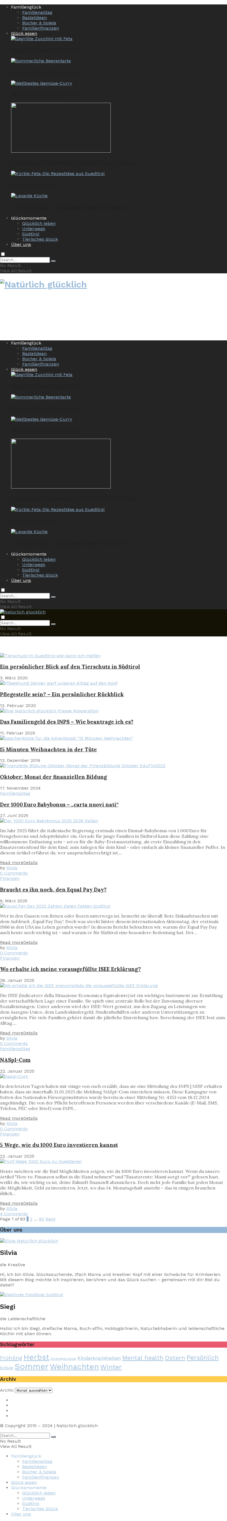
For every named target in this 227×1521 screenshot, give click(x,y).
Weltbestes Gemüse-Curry (45, 94)
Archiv (7, 1390)
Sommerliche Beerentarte (45, 72)
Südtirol (30, 234)
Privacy (18, 1405)
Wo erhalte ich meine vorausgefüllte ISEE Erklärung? (70, 969)
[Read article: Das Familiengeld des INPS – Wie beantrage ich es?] (113, 710)
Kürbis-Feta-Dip (32, 184)
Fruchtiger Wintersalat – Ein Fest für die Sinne (73, 162)
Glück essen (24, 33)
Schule (6, 1367)
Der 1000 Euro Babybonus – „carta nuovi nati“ (59, 804)
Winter (111, 1367)
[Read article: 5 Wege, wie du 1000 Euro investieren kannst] (113, 1161)
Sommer (31, 1366)
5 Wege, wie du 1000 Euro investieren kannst (59, 1145)
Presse (18, 1410)
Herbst (36, 1357)
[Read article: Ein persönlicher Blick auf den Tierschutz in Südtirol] (113, 655)
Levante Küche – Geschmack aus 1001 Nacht (68, 207)
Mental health (143, 1357)
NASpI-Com (15, 1060)
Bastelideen (34, 17)
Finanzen (10, 878)
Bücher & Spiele (39, 22)
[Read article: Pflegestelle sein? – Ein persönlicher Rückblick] (113, 683)
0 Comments (14, 873)
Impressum (23, 1400)
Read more (19, 862)
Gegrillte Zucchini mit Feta (46, 50)
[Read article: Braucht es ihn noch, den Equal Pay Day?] (113, 906)
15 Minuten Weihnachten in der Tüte (48, 749)
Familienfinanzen (40, 28)
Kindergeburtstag (63, 1359)
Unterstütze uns (28, 1416)
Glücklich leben (39, 223)
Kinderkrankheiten (99, 1358)
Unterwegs (33, 228)
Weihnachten (74, 1366)
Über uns (21, 244)
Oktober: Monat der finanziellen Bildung (53, 777)
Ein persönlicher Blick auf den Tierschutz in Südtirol (70, 666)
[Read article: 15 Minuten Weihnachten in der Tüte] (113, 738)
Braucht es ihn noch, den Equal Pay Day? (53, 889)
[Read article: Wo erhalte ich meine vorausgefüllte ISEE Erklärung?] (113, 985)
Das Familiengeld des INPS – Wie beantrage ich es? (66, 721)
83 (41, 1219)
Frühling (11, 1358)
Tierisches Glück (40, 239)
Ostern (175, 1357)
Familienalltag (37, 12)
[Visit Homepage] (43, 285)
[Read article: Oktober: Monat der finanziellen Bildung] (113, 765)
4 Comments (14, 1213)
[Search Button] (53, 261)
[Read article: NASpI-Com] (113, 1076)
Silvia (11, 867)
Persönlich (203, 1357)
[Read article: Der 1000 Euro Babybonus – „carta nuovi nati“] (113, 820)
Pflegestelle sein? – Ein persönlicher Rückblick (62, 694)
